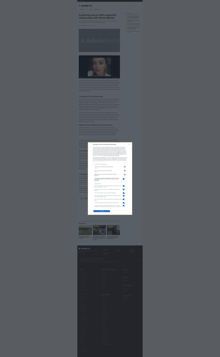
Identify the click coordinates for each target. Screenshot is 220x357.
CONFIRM (102, 211)
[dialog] (110, 178)
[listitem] (110, 164)
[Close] (130, 144)
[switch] (124, 166)
